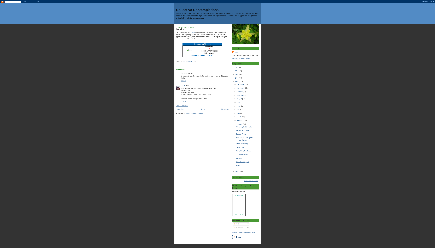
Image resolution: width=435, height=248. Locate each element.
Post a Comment (182, 106)
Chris (193, 33)
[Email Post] (195, 61)
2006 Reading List (242, 162)
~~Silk (183, 85)
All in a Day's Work (243, 130)
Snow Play (240, 147)
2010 (237, 71)
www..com (239, 195)
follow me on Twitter (251, 181)
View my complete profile (241, 59)
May (238, 109)
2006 (237, 171)
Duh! (238, 165)
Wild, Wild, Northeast (243, 151)
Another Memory (242, 144)
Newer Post (180, 109)
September (241, 95)
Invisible (239, 158)
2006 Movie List (242, 154)
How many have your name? (202, 55)
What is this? (239, 215)
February (240, 120)
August (239, 99)
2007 (237, 82)
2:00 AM (183, 80)
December (241, 84)
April (238, 113)
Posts (237, 224)
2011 (237, 67)
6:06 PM (183, 101)
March (239, 117)
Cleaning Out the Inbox (244, 127)
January (240, 124)
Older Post (225, 109)
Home (203, 109)
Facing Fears (241, 134)
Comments (239, 228)
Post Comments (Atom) (194, 113)
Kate (236, 52)
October (240, 91)
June (239, 106)
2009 (237, 74)
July (238, 102)
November (241, 88)
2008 (237, 78)
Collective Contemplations (197, 10)
